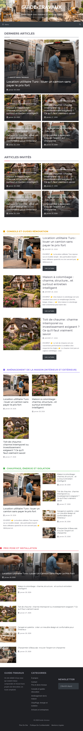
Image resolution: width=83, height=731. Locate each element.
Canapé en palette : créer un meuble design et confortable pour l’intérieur (22, 138)
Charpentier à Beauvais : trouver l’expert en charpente (57, 138)
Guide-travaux (41, 7)
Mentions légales (58, 725)
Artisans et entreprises (40, 710)
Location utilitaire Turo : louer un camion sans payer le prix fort (16, 402)
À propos (34, 678)
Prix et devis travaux (39, 685)
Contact (34, 682)
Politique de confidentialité (39, 725)
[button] (80, 24)
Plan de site (23, 725)
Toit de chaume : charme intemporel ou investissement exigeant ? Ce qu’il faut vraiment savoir (16, 447)
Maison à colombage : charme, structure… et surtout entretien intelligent (22, 110)
